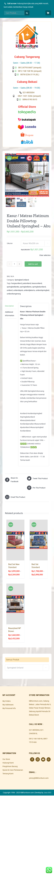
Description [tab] (9, 306)
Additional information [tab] (9, 313)
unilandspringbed (42, 290)
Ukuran (10, 243)
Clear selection (45, 255)
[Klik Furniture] (27, 25)
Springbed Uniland (22, 280)
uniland (10, 290)
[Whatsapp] (49, 759)
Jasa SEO (47, 793)
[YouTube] (43, 759)
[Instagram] (38, 759)
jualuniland (26, 283)
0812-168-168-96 (36, 739)
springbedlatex (26, 287)
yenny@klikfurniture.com (38, 778)
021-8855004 (34, 730)
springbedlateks (13, 287)
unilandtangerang (14, 294)
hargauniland (16, 283)
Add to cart (33, 264)
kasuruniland (37, 283)
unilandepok (18, 290)
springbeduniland (39, 287)
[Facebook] (32, 759)
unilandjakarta (29, 290)
